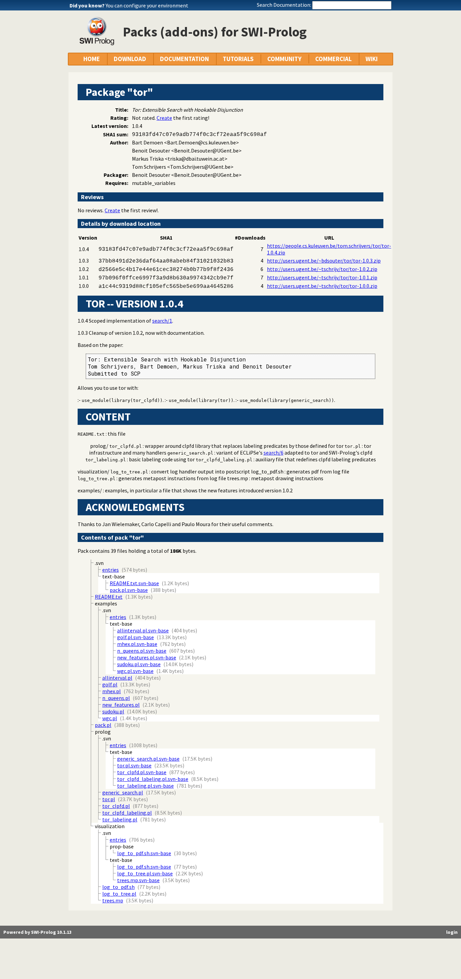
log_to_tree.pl (129, 471)
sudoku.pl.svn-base (139, 664)
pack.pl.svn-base (129, 590)
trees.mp (112, 900)
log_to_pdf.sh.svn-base (144, 853)
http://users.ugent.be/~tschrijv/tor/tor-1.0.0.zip (322, 285)
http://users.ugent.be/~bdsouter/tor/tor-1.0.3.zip (324, 260)
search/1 (162, 320)
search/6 (273, 452)
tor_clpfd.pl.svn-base (141, 772)
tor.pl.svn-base (134, 765)
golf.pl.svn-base (135, 637)
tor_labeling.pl (105, 459)
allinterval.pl (117, 677)
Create (164, 117)
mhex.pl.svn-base (137, 644)
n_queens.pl (116, 698)
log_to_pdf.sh (118, 886)
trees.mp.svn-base (138, 880)
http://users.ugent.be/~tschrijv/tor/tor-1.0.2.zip (322, 269)
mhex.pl (111, 691)
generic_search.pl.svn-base (148, 758)
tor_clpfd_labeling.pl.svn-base (152, 779)
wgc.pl (109, 718)
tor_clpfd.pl (125, 446)
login (452, 932)
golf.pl (109, 684)
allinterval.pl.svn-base (143, 630)
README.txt (91, 434)
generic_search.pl (190, 453)
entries (110, 569)
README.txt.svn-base (134, 583)
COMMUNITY (284, 59)
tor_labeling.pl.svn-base (145, 785)
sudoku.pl (113, 711)
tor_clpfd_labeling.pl (224, 459)
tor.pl (353, 446)
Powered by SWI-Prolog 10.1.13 (37, 932)
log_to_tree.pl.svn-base (145, 873)
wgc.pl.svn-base (135, 671)
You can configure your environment (147, 5)
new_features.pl (121, 704)
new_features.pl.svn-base (146, 657)
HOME (91, 59)
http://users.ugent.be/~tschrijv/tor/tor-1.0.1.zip (322, 277)
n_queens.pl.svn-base (141, 650)
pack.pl (103, 725)
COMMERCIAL (333, 59)
